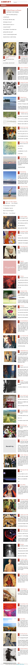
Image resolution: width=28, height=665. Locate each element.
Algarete (22, 261)
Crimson (22, 276)
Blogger (18, 664)
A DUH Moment (23, 589)
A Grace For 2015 (24, 440)
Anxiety (21, 380)
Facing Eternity (23, 156)
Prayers (21, 365)
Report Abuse (22, 664)
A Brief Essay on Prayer (13, 10)
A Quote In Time (23, 291)
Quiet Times (22, 618)
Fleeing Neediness (24, 648)
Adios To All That (24, 186)
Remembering (23, 171)
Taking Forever (23, 97)
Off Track (22, 305)
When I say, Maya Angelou (11, 201)
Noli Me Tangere (23, 216)
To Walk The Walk (24, 574)
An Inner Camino (23, 559)
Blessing (22, 544)
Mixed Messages (23, 425)
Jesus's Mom (22, 484)
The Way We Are (23, 633)
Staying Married (24, 56)
